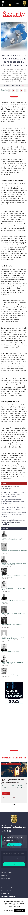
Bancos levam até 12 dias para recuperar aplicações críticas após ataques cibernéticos (13, 522)
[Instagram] (5, 831)
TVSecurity (4, 885)
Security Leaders (6, 872)
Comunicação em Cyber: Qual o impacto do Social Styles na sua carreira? (14, 551)
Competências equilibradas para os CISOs (10, 651)
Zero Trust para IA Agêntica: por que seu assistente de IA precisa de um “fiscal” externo (14, 563)
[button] (4, 2)
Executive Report (6, 888)
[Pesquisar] (10, 5)
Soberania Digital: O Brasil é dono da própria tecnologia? (14, 613)
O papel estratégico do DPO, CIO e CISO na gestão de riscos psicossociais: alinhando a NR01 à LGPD (13, 538)
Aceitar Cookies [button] (19, 910)
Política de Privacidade (8, 896)
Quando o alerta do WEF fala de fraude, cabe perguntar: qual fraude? (13, 601)
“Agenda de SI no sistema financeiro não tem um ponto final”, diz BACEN (13, 508)
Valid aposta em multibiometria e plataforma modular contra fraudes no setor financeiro (12, 502)
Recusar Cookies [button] (8, 910)
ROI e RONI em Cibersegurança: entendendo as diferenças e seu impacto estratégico (14, 576)
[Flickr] (10, 831)
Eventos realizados (5, 878)
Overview (22, 85)
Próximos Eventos (5, 875)
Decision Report (6, 891)
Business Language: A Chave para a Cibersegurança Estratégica (12, 625)
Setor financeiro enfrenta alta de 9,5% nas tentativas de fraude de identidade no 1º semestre (13, 515)
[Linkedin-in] (2, 831)
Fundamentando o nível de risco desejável (10, 675)
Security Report (6, 882)
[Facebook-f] (7, 831)
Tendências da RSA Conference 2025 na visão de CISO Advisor (13, 589)
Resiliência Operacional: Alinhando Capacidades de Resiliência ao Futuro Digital (12, 663)
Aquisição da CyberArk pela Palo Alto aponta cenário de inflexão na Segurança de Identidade (13, 637)
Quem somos (5, 893)
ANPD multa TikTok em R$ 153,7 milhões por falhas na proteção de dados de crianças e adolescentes (13, 494)
